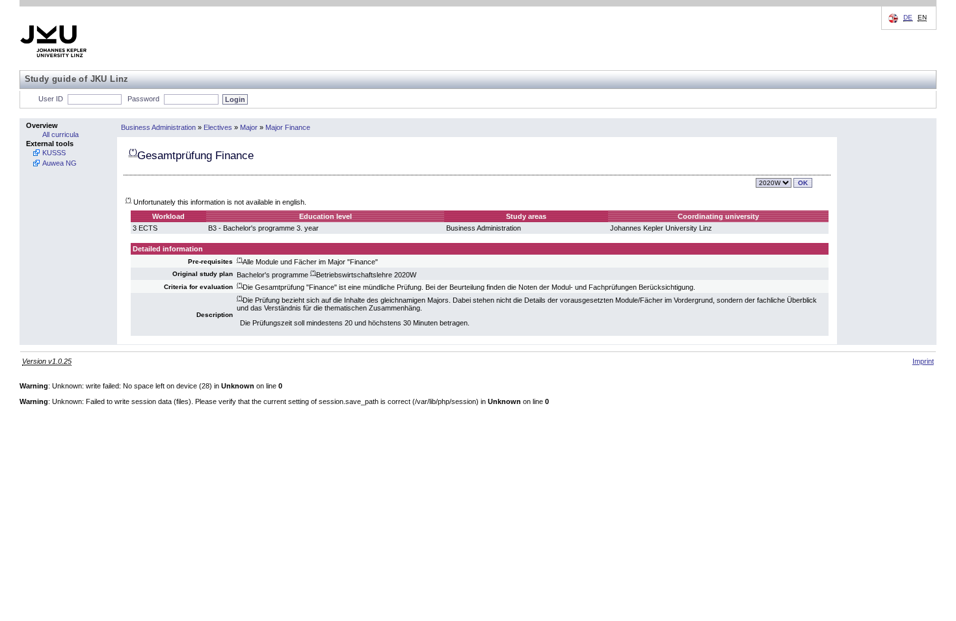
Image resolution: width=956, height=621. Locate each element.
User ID (50, 99)
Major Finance (287, 127)
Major (249, 127)
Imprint (923, 361)
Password (143, 99)
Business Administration (158, 127)
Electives (218, 127)
